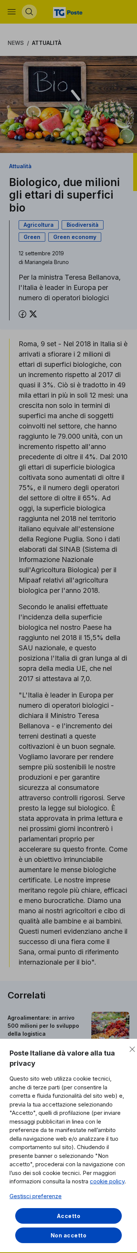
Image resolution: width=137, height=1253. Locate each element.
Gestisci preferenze (36, 1196)
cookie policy (107, 1181)
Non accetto (69, 1235)
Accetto (69, 1216)
